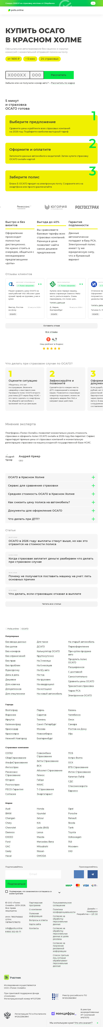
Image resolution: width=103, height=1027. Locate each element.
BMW (8, 813)
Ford (7, 841)
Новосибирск (44, 733)
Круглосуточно (45, 656)
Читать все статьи (51, 604)
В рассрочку (12, 670)
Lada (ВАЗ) (43, 827)
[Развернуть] (59, 892)
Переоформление (78, 646)
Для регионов (13, 689)
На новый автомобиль (49, 693)
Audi (7, 808)
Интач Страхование (79, 772)
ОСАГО (13, 314)
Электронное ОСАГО (80, 695)
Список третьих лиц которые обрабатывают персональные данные (61, 960)
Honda (40, 808)
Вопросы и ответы (38, 920)
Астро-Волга (75, 758)
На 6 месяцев (44, 665)
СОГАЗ (9, 753)
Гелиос (41, 775)
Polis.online (13, 629)
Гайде (40, 780)
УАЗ (70, 851)
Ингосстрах (12, 767)
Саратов (41, 715)
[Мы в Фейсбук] (93, 874)
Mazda (40, 837)
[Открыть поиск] (86, 10)
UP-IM (94, 914)
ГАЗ (70, 841)
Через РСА (74, 690)
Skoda (71, 823)
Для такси (42, 642)
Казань (72, 710)
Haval (8, 856)
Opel (70, 808)
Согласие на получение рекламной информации (59, 947)
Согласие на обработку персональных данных (60, 920)
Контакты (34, 928)
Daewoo (10, 832)
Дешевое (10, 679)
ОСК (70, 762)
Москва (41, 729)
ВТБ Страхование (78, 767)
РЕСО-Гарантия (63, 282)
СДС (70, 781)
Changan (10, 818)
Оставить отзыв (51, 325)
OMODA (41, 856)
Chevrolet (10, 827)
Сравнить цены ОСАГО (81, 681)
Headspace (92, 911)
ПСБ (70, 753)
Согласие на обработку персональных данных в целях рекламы (61, 933)
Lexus (40, 832)
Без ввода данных (15, 642)
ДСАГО (41, 646)
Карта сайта (35, 924)
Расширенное (76, 667)
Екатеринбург (45, 738)
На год (40, 675)
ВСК (39, 765)
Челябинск (74, 715)
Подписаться (16, 883)
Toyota (72, 832)
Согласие (10, 794)
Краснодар (11, 729)
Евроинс (73, 791)
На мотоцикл (44, 689)
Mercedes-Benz (45, 841)
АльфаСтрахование (16, 762)
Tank (71, 827)
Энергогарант (45, 794)
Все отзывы (51, 332)
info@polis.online (13, 928)
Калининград (13, 724)
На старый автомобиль (81, 642)
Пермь (40, 710)
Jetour (40, 818)
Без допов (11, 646)
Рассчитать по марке (63, 83)
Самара (72, 724)
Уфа (70, 733)
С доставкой (75, 672)
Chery (8, 823)
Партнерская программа (35, 904)
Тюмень (41, 719)
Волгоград (11, 710)
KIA (39, 823)
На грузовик (44, 679)
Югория (9, 780)
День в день (12, 675)
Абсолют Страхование (25, 282)
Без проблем (12, 665)
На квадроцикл (45, 684)
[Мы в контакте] (79, 874)
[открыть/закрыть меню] (91, 10)
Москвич (73, 846)
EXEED (9, 837)
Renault (72, 818)
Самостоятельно (77, 676)
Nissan (40, 851)
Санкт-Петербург (46, 724)
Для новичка (12, 684)
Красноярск (12, 733)
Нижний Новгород (16, 738)
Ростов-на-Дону (77, 729)
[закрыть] (96, 3)
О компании (35, 909)
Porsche (72, 813)
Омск (71, 719)
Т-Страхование (45, 789)
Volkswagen (74, 837)
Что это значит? (83, 1023)
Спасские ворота (77, 786)
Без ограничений (15, 656)
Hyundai (41, 813)
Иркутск (9, 719)
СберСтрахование (15, 758)
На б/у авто (43, 670)
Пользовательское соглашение (62, 904)
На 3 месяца (44, 660)
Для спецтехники (15, 693)
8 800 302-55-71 (13, 931)
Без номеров (12, 651)
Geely (8, 851)
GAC (7, 846)
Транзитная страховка (81, 686)
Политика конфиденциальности (64, 910)
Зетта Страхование (47, 761)
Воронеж (10, 715)
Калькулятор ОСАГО (48, 651)
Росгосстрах (12, 784)
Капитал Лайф (76, 776)
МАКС (40, 784)
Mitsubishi (42, 846)
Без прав (10, 660)
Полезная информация (35, 914)
